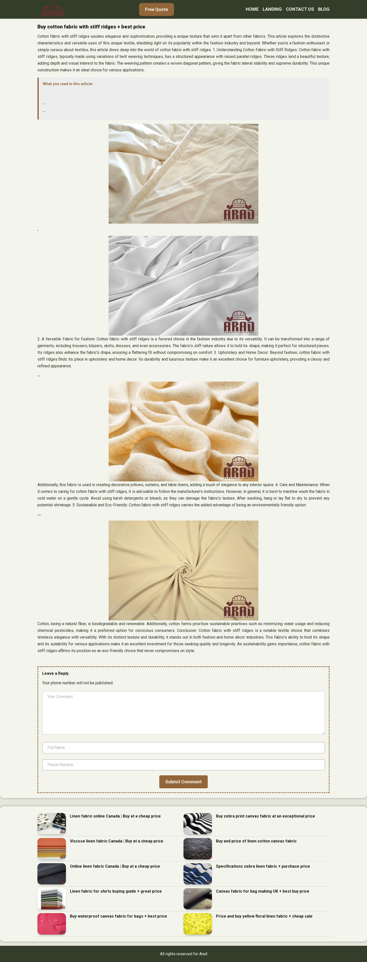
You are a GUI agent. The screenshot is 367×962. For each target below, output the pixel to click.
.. (44, 102)
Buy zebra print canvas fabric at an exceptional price (265, 816)
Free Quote (156, 9)
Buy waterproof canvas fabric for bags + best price (118, 916)
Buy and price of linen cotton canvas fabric (256, 841)
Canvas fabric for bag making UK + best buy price (262, 891)
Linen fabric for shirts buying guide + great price (116, 891)
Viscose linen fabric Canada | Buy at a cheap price (116, 841)
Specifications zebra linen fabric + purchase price (263, 866)
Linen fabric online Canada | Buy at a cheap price (115, 816)
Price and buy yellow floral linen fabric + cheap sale (264, 916)
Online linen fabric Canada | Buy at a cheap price (115, 866)
